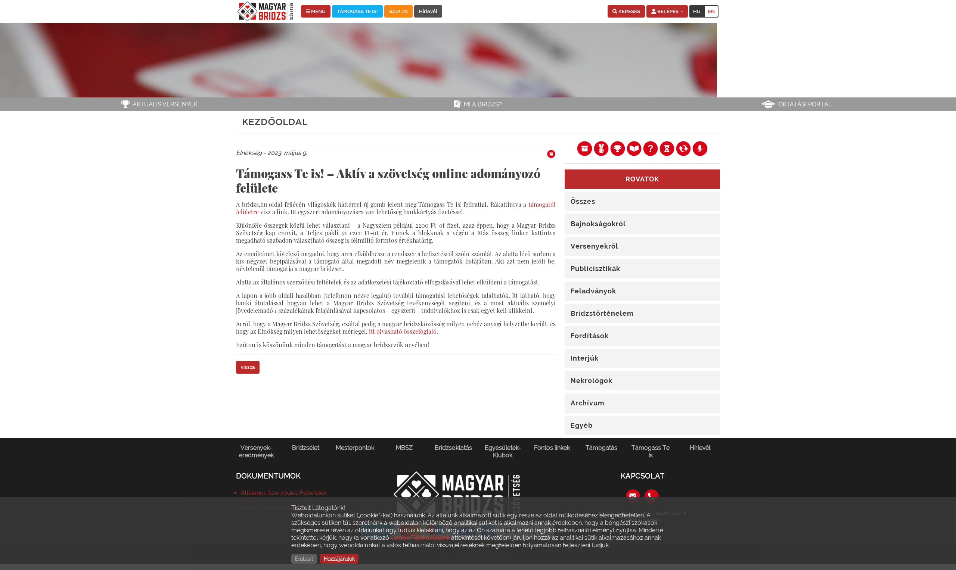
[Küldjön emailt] (633, 495)
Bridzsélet (305, 447)
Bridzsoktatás (453, 447)
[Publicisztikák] (634, 148)
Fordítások (590, 336)
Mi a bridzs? (483, 104)
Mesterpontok (355, 447)
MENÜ (318, 11)
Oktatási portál (805, 104)
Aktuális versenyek (165, 104)
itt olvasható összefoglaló (403, 331)
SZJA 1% (398, 11)
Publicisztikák (595, 268)
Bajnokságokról (598, 224)
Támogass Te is (650, 451)
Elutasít (304, 559)
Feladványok (593, 291)
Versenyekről (594, 246)
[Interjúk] (700, 148)
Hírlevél (428, 11)
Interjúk (585, 358)
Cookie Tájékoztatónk (420, 537)
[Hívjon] (651, 495)
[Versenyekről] (617, 148)
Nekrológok (591, 380)
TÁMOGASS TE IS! (357, 11)
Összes (583, 201)
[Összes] (584, 148)
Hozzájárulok (339, 559)
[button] (626, 11)
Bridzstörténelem (602, 313)
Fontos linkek (552, 447)
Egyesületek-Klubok (503, 451)
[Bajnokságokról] (601, 148)
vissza (248, 367)
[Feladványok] (650, 148)
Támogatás (601, 447)
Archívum (588, 403)
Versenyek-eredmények (256, 451)
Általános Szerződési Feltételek (283, 492)
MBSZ (404, 447)
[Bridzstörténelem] (667, 148)
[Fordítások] (683, 148)
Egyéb (582, 425)
